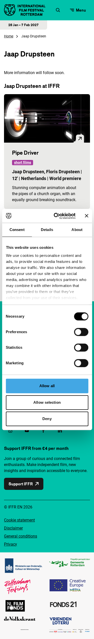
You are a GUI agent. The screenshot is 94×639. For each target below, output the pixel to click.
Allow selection (47, 402)
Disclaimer (13, 528)
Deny (46, 419)
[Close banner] (86, 216)
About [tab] (76, 229)
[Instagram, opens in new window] (10, 430)
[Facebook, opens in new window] (43, 430)
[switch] (81, 332)
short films (22, 162)
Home (8, 36)
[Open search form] (58, 10)
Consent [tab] (17, 229)
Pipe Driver (25, 152)
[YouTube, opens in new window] (27, 430)
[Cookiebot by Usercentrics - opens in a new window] (56, 216)
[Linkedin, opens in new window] (60, 430)
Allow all (47, 386)
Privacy (10, 544)
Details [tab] (47, 229)
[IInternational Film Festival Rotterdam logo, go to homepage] (24, 10)
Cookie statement (19, 520)
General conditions (20, 536)
